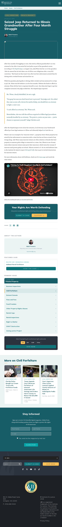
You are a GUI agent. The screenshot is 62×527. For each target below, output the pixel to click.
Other (38, 342)
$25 (23, 342)
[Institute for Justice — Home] (6, 3)
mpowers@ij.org (13, 36)
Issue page (42, 157)
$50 (28, 342)
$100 (32, 342)
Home (6, 8)
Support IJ (39, 215)
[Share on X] (10, 225)
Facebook (24, 200)
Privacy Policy (44, 521)
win (44, 130)
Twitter (31, 200)
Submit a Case (22, 215)
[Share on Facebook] (14, 225)
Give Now (31, 347)
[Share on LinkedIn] (17, 225)
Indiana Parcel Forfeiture (15, 264)
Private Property (28, 15)
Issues (10, 8)
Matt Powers (13, 35)
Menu (8, 458)
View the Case (31, 269)
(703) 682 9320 (10, 504)
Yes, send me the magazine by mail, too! (32, 438)
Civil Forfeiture (18, 8)
